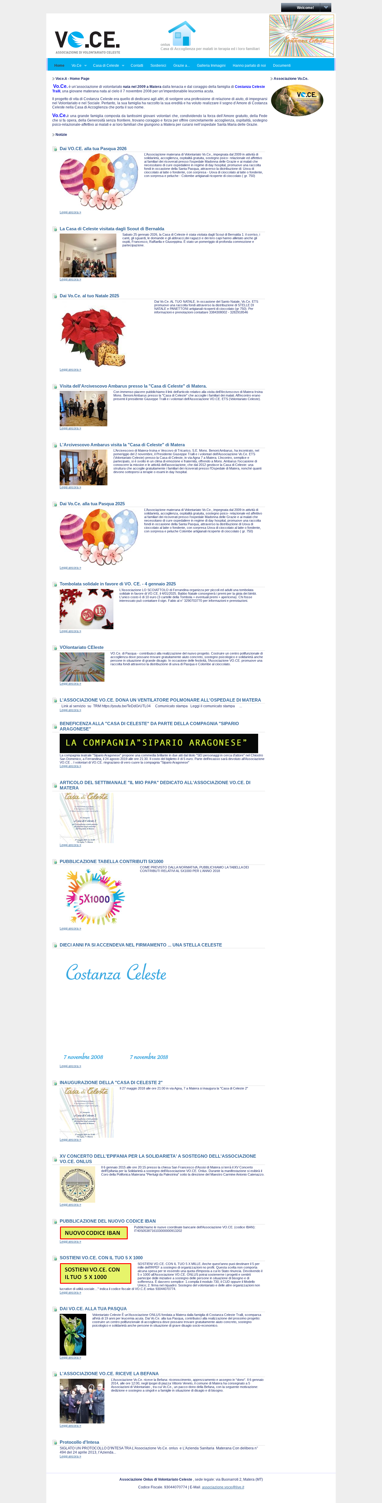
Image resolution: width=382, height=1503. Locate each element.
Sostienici (158, 65)
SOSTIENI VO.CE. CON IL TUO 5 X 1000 (101, 1257)
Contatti (137, 65)
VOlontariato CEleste (82, 647)
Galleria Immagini (211, 65)
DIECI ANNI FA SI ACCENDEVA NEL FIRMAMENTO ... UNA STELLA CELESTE (141, 944)
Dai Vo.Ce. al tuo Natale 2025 (89, 295)
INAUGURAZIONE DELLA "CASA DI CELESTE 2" (111, 1082)
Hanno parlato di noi (249, 65)
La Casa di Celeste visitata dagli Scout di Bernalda (112, 228)
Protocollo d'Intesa (79, 1442)
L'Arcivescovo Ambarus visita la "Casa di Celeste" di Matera (122, 444)
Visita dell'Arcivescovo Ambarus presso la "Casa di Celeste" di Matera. (133, 385)
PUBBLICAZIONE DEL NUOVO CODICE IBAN (108, 1221)
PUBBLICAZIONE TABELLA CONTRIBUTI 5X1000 (111, 861)
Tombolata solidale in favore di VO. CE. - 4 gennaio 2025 (118, 583)
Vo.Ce (74, 65)
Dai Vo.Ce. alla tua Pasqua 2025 (92, 503)
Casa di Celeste (104, 65)
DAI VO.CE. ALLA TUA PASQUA (93, 1308)
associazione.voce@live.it (223, 1487)
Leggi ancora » (70, 212)
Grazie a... (181, 65)
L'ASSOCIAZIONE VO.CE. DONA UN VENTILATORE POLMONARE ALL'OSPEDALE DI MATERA (160, 699)
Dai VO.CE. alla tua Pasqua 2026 (93, 148)
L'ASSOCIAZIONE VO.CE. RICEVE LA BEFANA (109, 1373)
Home (59, 65)
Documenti (282, 65)
